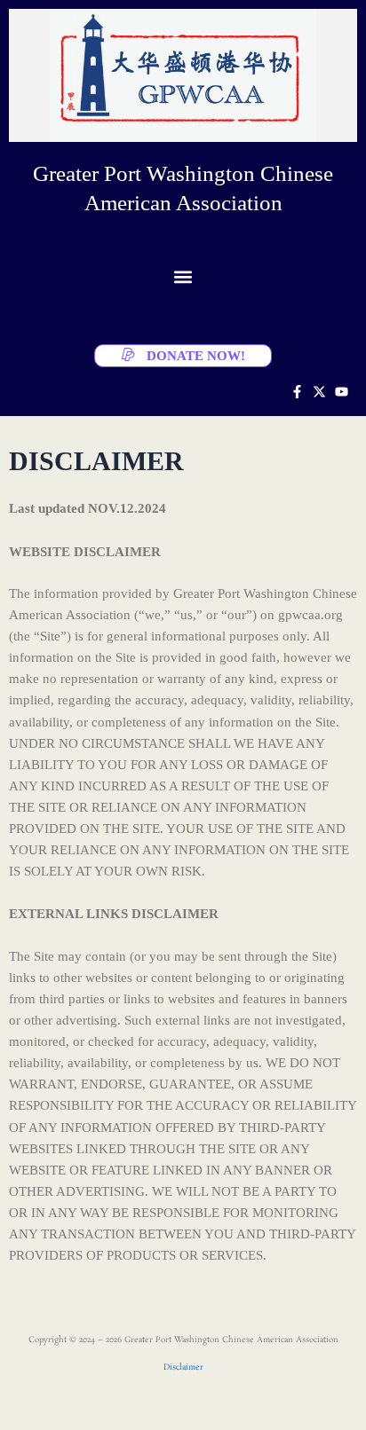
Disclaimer (183, 1367)
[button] (183, 276)
